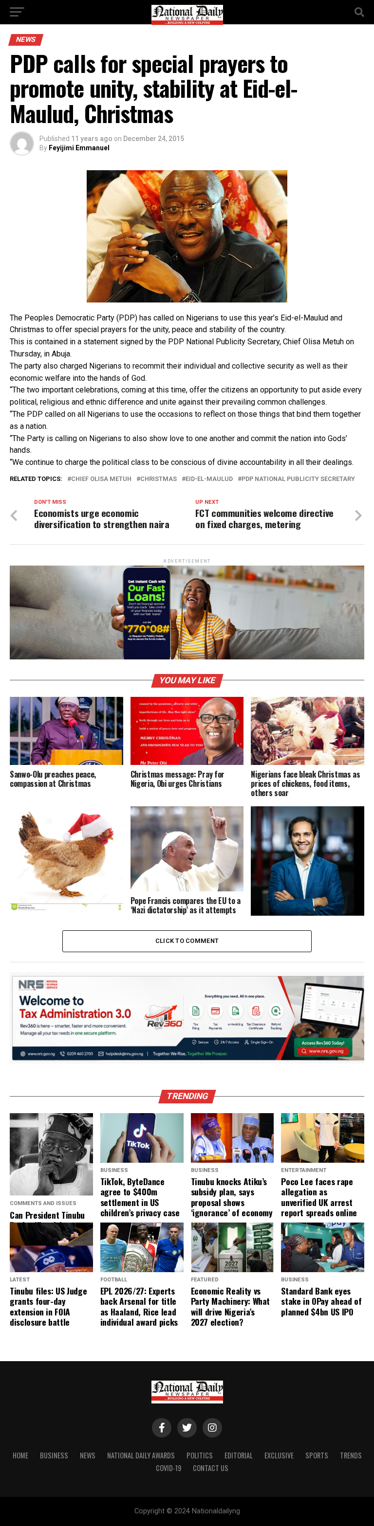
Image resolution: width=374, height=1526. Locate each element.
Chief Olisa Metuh (101, 479)
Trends (351, 1455)
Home (20, 1455)
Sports (316, 1455)
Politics (200, 1455)
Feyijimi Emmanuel (79, 148)
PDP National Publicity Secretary (298, 479)
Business (54, 1455)
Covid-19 (168, 1468)
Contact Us (210, 1468)
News (87, 1455)
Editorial (238, 1455)
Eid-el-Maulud (209, 479)
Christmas (158, 479)
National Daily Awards (141, 1455)
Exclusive (279, 1455)
